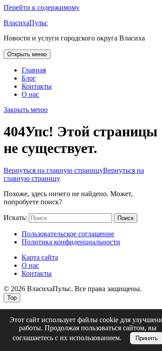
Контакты (37, 86)
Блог (29, 78)
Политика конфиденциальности (71, 242)
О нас (30, 94)
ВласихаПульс (26, 23)
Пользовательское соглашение (68, 234)
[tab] (27, 54)
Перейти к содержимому (42, 7)
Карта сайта (40, 257)
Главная (34, 70)
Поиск (125, 218)
